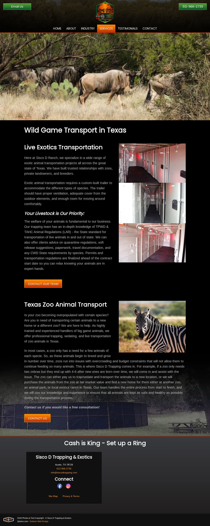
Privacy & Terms (71, 496)
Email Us (17, 6)
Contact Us (37, 418)
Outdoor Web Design (39, 521)
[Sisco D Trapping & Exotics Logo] (105, 12)
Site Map (53, 496)
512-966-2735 (192, 6)
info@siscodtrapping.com (64, 472)
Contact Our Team (43, 284)
